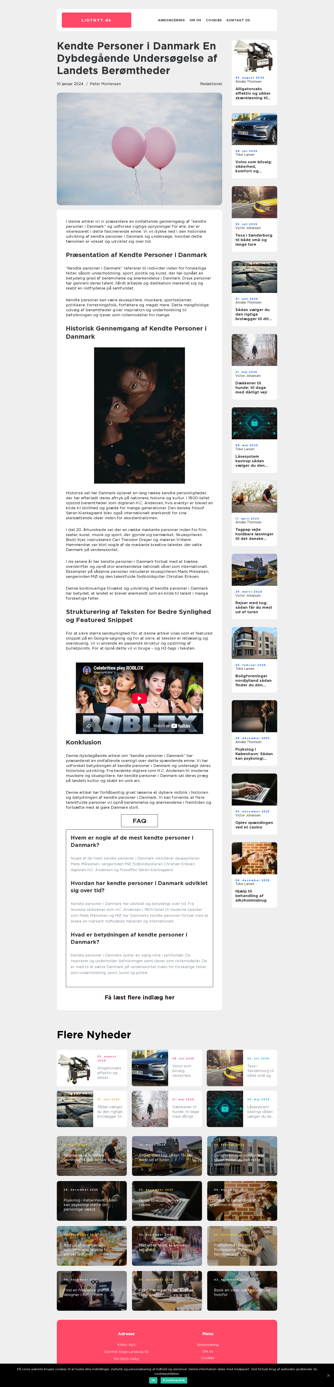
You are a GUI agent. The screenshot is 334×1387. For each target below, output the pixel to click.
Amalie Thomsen (248, 81)
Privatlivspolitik (174, 1380)
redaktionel (211, 84)
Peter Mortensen (105, 84)
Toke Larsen (244, 154)
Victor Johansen (248, 228)
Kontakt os (238, 20)
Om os (195, 20)
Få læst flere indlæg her (139, 997)
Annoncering (171, 20)
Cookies (214, 20)
